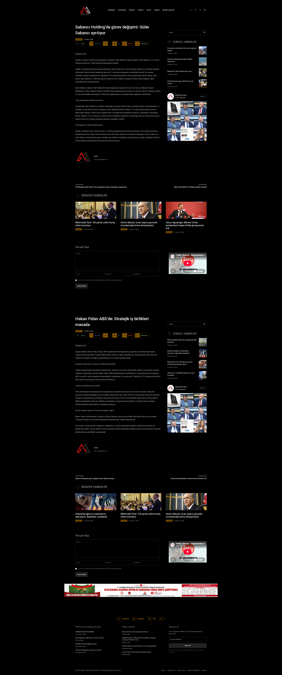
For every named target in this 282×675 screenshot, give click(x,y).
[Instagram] (195, 10)
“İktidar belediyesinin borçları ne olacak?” (88, 650)
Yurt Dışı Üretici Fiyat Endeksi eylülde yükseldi (136, 652)
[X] (200, 10)
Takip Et (202, 96)
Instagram (141, 619)
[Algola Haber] (87, 10)
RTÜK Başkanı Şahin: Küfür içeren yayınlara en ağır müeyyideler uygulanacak (101, 187)
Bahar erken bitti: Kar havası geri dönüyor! (135, 632)
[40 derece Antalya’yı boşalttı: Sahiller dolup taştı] (203, 61)
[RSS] (149, 619)
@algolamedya (180, 95)
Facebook (125, 619)
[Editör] (83, 158)
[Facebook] (191, 10)
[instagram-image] (173, 108)
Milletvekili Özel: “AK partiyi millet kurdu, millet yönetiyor (95, 224)
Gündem (79, 39)
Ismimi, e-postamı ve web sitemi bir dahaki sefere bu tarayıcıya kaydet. (100, 280)
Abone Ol (188, 645)
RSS (154, 619)
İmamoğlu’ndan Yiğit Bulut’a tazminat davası (89, 638)
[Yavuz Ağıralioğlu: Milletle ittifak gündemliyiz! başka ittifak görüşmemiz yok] (186, 210)
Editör (96, 156)
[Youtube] (205, 10)
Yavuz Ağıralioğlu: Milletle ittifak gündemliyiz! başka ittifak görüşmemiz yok (185, 225)
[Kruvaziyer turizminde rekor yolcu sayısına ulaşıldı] (203, 50)
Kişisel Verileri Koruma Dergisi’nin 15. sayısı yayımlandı (139, 646)
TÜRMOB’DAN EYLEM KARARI (84, 632)
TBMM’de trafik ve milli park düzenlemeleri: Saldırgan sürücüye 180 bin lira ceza (139, 639)
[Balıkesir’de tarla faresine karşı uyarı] (203, 72)
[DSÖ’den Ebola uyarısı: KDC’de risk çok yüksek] (203, 83)
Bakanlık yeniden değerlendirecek (86, 644)
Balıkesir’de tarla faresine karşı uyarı (179, 71)
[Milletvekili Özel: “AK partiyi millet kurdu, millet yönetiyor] (95, 210)
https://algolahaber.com (100, 159)
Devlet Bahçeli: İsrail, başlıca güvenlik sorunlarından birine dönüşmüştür (139, 224)
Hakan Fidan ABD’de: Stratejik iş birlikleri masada (190, 187)
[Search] (204, 32)
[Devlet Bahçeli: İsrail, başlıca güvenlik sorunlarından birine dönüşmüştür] (141, 210)
